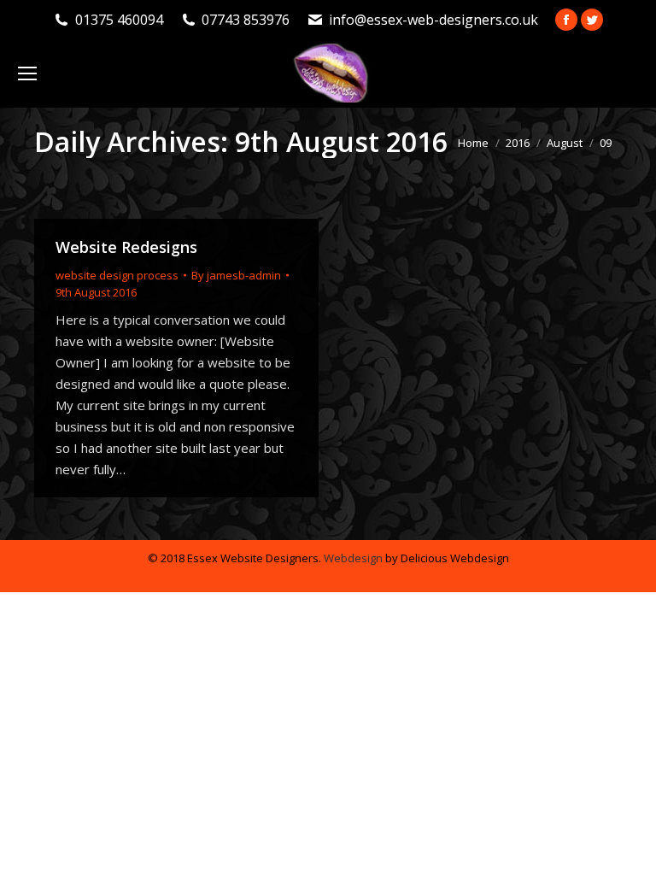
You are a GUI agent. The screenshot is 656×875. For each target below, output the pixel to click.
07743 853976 (246, 19)
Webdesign (353, 558)
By (236, 275)
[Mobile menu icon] (27, 73)
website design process (117, 275)
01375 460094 (119, 19)
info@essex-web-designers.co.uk (433, 19)
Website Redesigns (126, 247)
